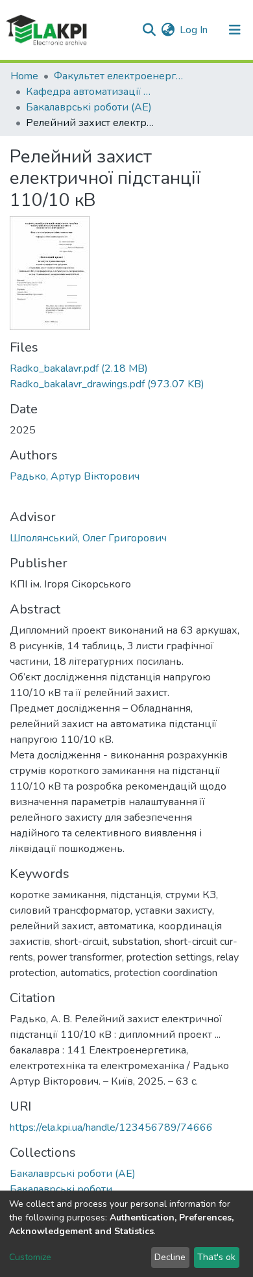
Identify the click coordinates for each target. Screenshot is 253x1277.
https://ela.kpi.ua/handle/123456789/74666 (111, 1127)
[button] (168, 30)
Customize (30, 1257)
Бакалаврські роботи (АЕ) (89, 107)
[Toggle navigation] (235, 30)
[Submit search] (149, 30)
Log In (194, 30)
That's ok (216, 1257)
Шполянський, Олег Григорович (88, 538)
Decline (170, 1257)
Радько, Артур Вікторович (74, 476)
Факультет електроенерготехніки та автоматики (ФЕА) (119, 76)
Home (24, 76)
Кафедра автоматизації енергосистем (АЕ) (91, 91)
